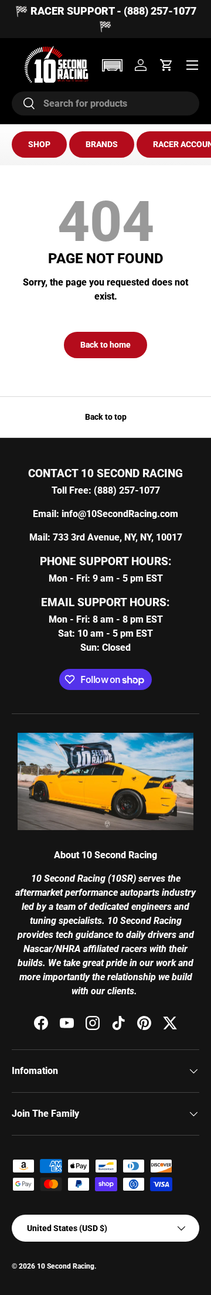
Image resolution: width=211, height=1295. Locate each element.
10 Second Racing (65, 1266)
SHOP (39, 144)
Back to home (105, 344)
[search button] (24, 104)
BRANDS (102, 144)
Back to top (106, 417)
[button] (112, 65)
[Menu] (192, 65)
